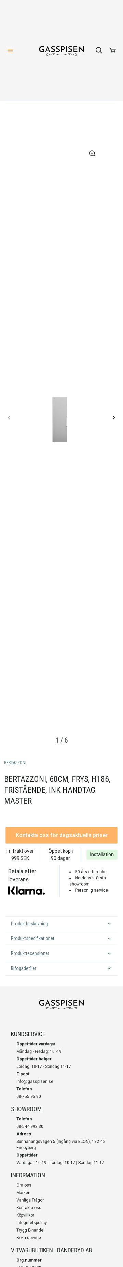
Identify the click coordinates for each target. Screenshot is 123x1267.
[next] (114, 418)
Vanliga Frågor (30, 1200)
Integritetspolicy (31, 1222)
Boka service (28, 1237)
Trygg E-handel (30, 1230)
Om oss (23, 1185)
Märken (23, 1192)
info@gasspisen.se (34, 1081)
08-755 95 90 (28, 1096)
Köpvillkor (25, 1215)
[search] (99, 50)
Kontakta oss (28, 1207)
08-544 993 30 (29, 1126)
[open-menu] (10, 50)
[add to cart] (112, 50)
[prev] (9, 418)
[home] (61, 50)
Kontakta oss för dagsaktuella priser (62, 835)
